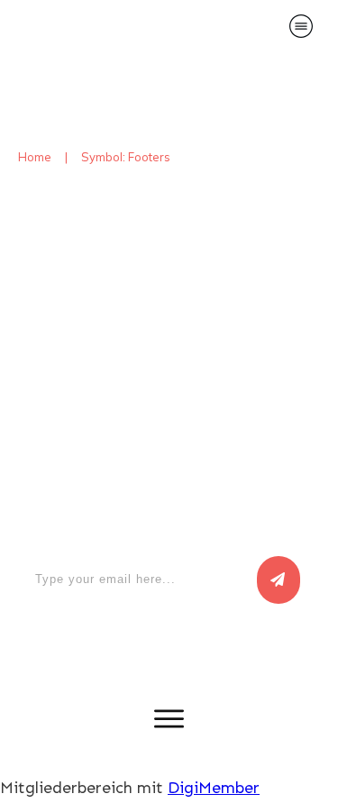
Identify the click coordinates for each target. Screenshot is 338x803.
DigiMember (214, 788)
